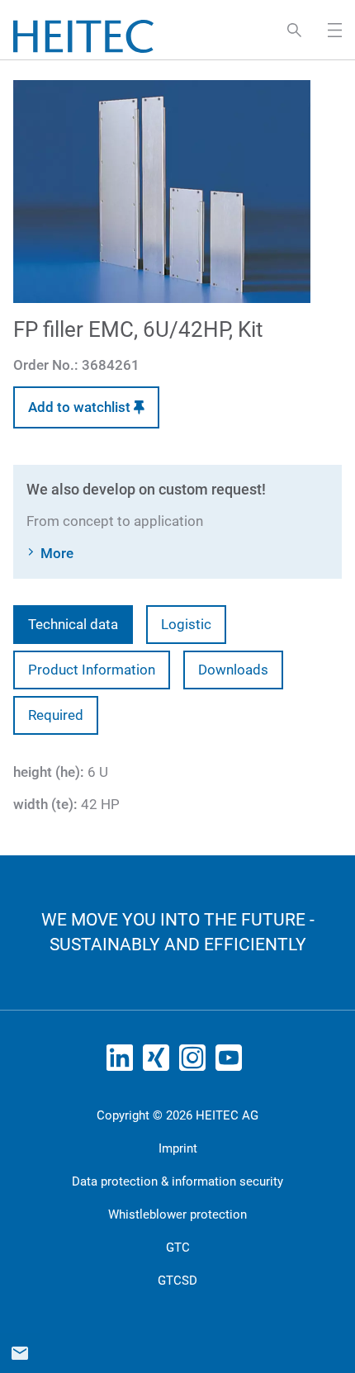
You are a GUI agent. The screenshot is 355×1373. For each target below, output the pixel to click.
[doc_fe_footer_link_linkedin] (123, 1062)
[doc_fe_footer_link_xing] (159, 1062)
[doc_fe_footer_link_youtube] (231, 1062)
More (56, 553)
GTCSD (177, 1280)
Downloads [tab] (233, 669)
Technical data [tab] (73, 624)
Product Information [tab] (91, 669)
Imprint (178, 1148)
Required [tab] (55, 715)
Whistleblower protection (177, 1214)
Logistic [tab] (186, 624)
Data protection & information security (177, 1181)
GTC (178, 1247)
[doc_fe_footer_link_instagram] (195, 1062)
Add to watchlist (81, 407)
